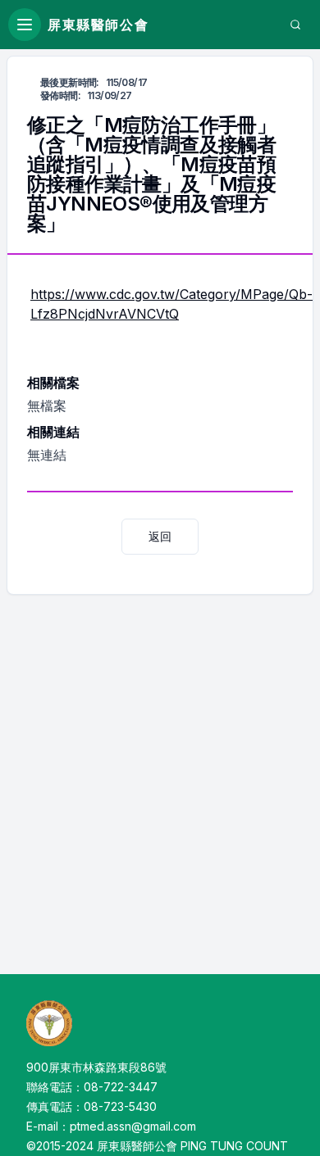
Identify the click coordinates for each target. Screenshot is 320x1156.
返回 (160, 536)
